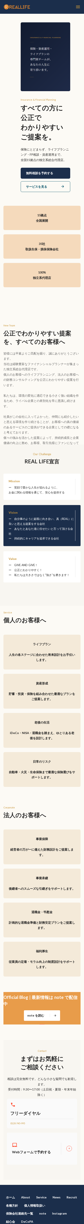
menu (78, 6)
